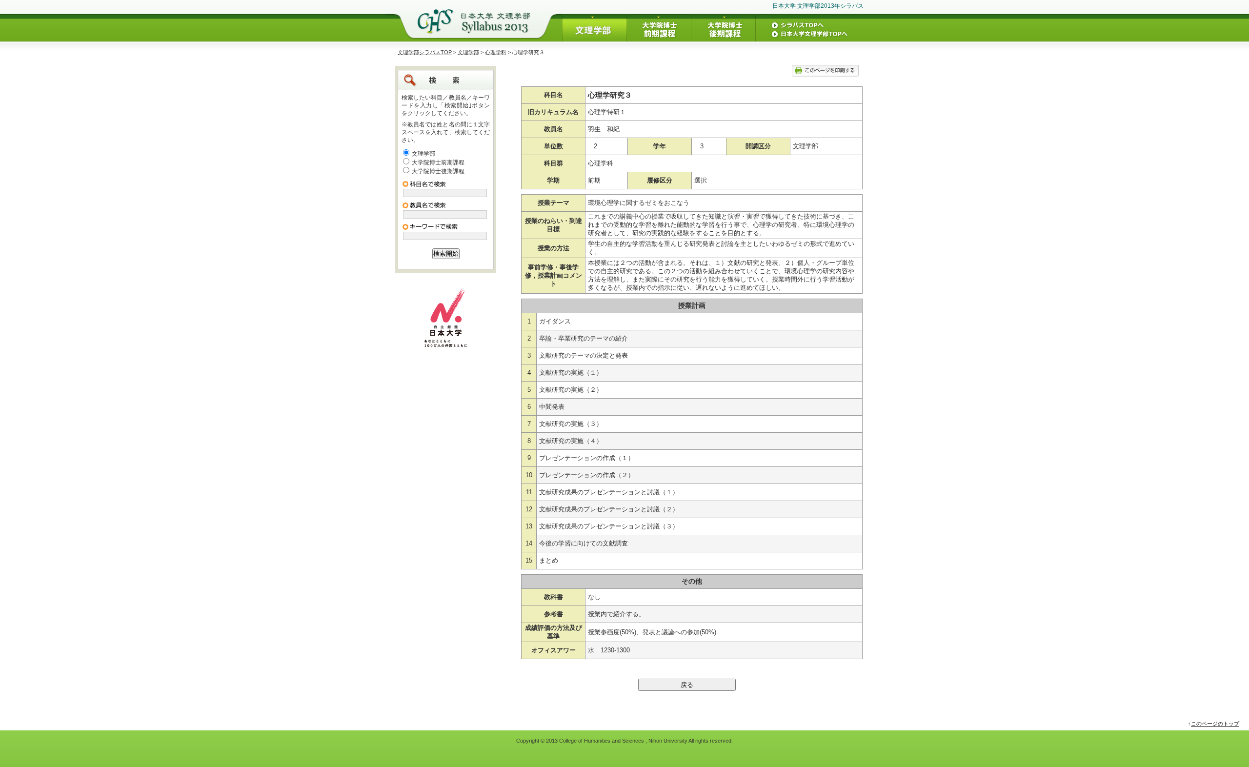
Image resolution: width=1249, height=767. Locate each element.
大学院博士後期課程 (438, 171)
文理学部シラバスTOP (425, 52)
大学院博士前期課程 (438, 162)
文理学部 (468, 52)
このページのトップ (1215, 724)
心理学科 (495, 52)
